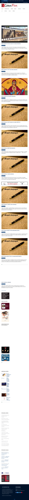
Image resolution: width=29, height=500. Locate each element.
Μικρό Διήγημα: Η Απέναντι (6, 282)
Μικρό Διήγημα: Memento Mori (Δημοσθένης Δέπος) (10, 230)
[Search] (7, 2)
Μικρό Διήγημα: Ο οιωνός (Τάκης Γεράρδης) (8, 204)
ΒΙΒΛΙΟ (15, 8)
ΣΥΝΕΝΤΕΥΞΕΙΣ (7, 8)
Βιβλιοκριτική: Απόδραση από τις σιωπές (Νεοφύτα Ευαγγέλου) (5, 454)
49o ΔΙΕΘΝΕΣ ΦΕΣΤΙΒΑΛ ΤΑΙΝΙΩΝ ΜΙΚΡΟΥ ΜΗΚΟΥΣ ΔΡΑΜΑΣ (15, 0)
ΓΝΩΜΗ (12, 8)
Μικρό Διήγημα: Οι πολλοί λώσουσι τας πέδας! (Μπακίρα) (11, 43)
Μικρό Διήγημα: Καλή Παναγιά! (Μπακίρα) (8, 96)
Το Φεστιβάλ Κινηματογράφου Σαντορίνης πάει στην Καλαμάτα (5, 416)
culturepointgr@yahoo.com (21, 490)
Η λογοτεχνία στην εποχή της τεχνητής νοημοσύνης (5, 464)
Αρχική (2, 8)
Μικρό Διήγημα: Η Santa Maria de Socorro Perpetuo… (11, 122)
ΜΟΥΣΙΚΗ (19, 8)
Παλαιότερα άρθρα (3, 290)
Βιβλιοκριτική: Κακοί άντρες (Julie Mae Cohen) (5, 468)
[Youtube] (27, 2)
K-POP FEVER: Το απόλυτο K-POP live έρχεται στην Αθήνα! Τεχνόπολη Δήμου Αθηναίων (5, 444)
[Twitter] (24, 2)
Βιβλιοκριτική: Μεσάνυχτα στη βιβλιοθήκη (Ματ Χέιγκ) (5, 457)
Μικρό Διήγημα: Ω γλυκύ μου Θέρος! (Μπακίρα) (9, 69)
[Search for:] (3, 2)
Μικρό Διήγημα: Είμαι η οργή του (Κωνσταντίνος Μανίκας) (11, 256)
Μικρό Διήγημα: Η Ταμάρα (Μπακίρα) (7, 174)
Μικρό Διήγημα (3, 45)
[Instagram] (25, 2)
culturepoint (3, 456)
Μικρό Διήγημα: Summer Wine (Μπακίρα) (8, 148)
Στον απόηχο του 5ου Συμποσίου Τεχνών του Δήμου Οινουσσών (5, 425)
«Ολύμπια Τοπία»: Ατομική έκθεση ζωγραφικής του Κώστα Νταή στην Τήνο (5, 433)
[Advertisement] (14, 19)
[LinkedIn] (26, 2)
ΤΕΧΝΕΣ (24, 8)
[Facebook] (23, 2)
